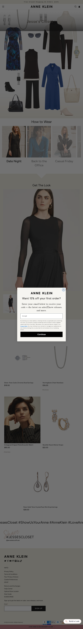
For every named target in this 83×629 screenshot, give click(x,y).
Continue (41, 334)
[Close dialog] (63, 289)
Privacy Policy (23, 326)
